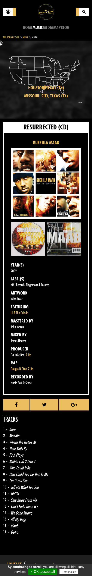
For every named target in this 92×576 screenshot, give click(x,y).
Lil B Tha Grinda (19, 313)
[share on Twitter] (44, 404)
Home (28, 27)
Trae (24, 369)
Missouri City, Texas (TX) (46, 96)
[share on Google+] (74, 404)
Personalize (69, 571)
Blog (65, 27)
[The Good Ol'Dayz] (46, 11)
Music (38, 27)
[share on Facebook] (16, 404)
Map (57, 27)
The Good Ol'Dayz (11, 37)
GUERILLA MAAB (46, 143)
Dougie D (16, 369)
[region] (46, 80)
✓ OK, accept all (42, 571)
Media (48, 27)
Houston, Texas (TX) (46, 88)
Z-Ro (28, 355)
